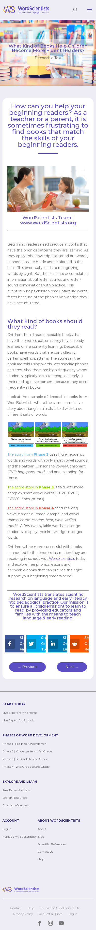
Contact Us (45, 851)
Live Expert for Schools (18, 720)
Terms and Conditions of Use (60, 908)
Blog (41, 836)
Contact (16, 908)
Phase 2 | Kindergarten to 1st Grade (27, 751)
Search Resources (14, 797)
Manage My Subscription (20, 836)
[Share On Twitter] (32, 643)
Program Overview (15, 805)
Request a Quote (50, 914)
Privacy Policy (23, 914)
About (42, 829)
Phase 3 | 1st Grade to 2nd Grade (25, 759)
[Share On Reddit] (75, 643)
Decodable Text (48, 58)
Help (41, 859)
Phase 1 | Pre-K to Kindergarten (24, 744)
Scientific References (52, 844)
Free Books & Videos (16, 790)
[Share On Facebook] (11, 643)
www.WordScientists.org (48, 223)
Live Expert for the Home (19, 712)
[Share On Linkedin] (54, 643)
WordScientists (29, 594)
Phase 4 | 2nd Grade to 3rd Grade (25, 766)
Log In (6, 829)
